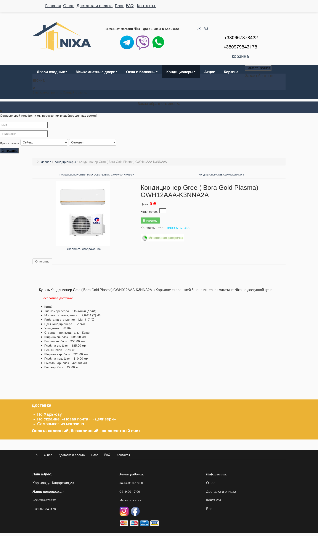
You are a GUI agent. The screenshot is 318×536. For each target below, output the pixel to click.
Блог (119, 5)
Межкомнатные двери (95, 71)
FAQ (130, 5)
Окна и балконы (141, 71)
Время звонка (9, 143)
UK (198, 28)
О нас (68, 5)
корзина (240, 56)
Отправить (9, 150)
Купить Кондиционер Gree (59, 290)
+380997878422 (177, 227)
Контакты (146, 5)
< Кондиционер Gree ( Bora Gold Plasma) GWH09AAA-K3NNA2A (96, 174)
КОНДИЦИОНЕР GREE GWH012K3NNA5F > (221, 174)
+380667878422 (241, 37)
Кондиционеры (179, 71)
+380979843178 (44, 509)
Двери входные (51, 71)
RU (206, 28)
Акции (209, 71)
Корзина (231, 71)
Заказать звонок (258, 68)
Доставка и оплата (95, 5)
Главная (53, 5)
